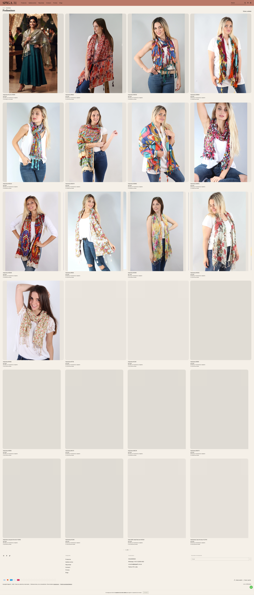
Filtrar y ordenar (247, 11)
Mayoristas (41, 3)
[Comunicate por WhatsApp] (251, 587)
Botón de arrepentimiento (66, 584)
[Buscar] (245, 3)
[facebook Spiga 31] (7, 556)
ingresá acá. (56, 584)
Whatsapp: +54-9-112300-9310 (136, 561)
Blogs (60, 3)
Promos (55, 3)
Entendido (146, 592)
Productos (23, 3)
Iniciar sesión (239, 580)
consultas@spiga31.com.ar (135, 564)
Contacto (48, 3)
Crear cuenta (247, 580)
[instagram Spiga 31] (4, 556)
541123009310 (132, 559)
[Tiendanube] (247, 584)
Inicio (4, 7)
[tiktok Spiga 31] (10, 556)
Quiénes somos (32, 3)
